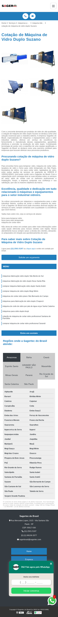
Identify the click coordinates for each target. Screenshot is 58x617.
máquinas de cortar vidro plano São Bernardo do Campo (25, 296)
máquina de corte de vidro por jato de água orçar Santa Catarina (29, 306)
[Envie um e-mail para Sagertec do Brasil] (33, 16)
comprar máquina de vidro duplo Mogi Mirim (20, 291)
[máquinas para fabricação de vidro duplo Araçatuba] (43, 58)
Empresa (29, 559)
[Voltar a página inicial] (9, 6)
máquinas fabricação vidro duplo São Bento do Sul (23, 276)
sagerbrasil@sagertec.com (30, 540)
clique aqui (30, 249)
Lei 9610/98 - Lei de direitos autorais (17, 506)
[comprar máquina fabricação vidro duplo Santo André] (14, 58)
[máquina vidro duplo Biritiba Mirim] (14, 87)
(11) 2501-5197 (17, 249)
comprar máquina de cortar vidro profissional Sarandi (24, 323)
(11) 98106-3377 (30, 535)
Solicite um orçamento (29, 257)
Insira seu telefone (31, 577)
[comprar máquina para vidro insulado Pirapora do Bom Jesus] (43, 87)
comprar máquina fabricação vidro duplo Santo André (24, 286)
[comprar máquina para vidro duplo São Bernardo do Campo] (14, 115)
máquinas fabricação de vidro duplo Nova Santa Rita (24, 281)
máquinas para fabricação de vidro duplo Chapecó (23, 301)
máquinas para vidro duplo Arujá (16, 311)
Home (29, 551)
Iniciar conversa (31, 590)
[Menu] (53, 6)
